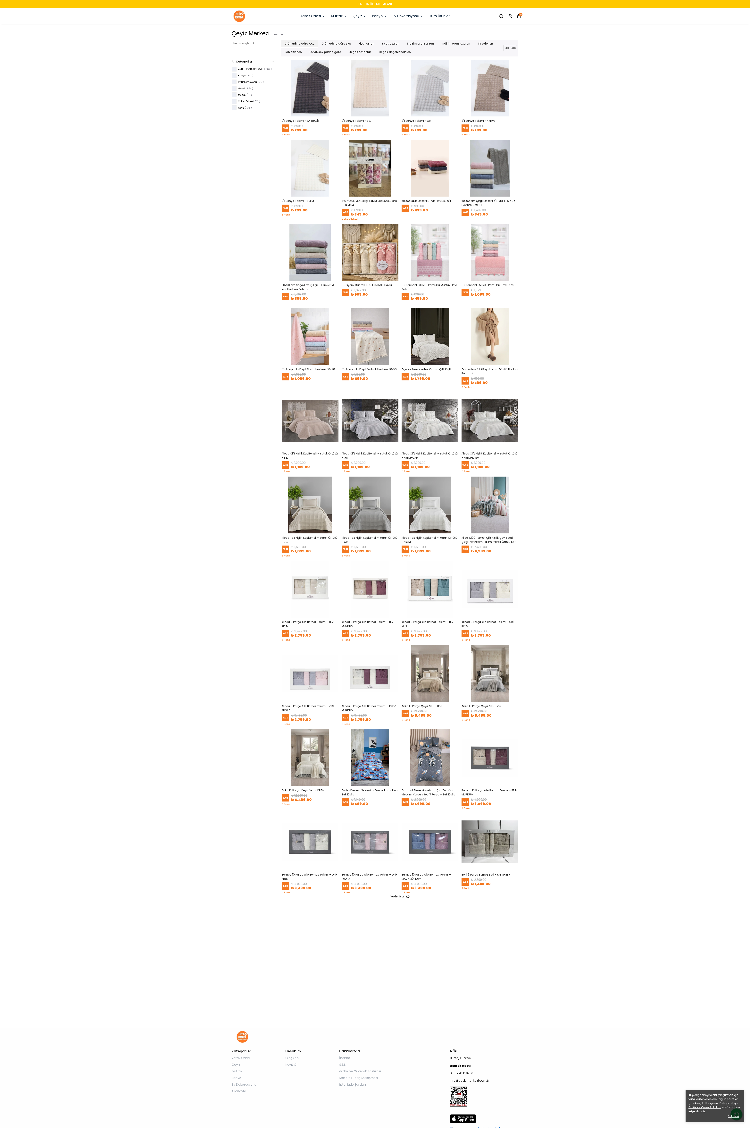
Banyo (377, 16)
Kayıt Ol (291, 1064)
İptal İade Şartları (352, 1084)
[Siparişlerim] (510, 16)
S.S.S (342, 1064)
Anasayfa (239, 1091)
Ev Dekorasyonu (406, 16)
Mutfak (337, 16)
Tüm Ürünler (439, 16)
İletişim (344, 1058)
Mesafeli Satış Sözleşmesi (358, 1078)
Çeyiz (357, 16)
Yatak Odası (310, 16)
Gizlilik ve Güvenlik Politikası (360, 1071)
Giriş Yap (292, 1058)
